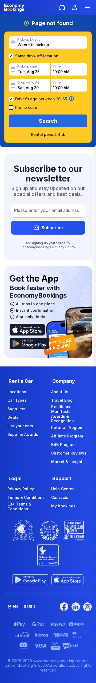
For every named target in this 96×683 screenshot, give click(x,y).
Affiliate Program (67, 436)
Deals (12, 417)
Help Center (62, 489)
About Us (59, 391)
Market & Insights (68, 461)
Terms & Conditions (26, 497)
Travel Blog (62, 400)
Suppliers (16, 408)
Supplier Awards (22, 434)
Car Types (17, 400)
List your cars (20, 426)
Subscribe (52, 227)
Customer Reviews (68, 453)
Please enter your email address (46, 210)
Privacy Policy (63, 247)
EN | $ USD (24, 606)
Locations (16, 391)
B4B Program (63, 444)
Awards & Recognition (62, 418)
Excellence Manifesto (61, 409)
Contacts (59, 497)
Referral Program (67, 427)
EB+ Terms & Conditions (19, 506)
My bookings (63, 506)
